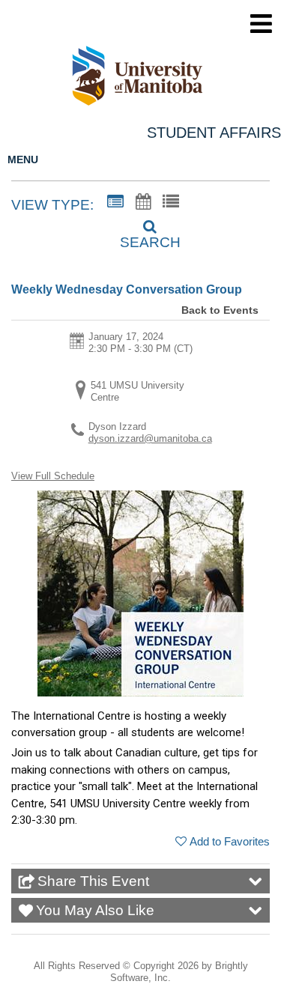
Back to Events (220, 310)
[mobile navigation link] (261, 23)
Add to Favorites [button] (230, 841)
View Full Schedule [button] (52, 476)
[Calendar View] (143, 202)
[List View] (171, 202)
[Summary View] (115, 202)
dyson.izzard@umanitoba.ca (150, 438)
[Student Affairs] (146, 78)
